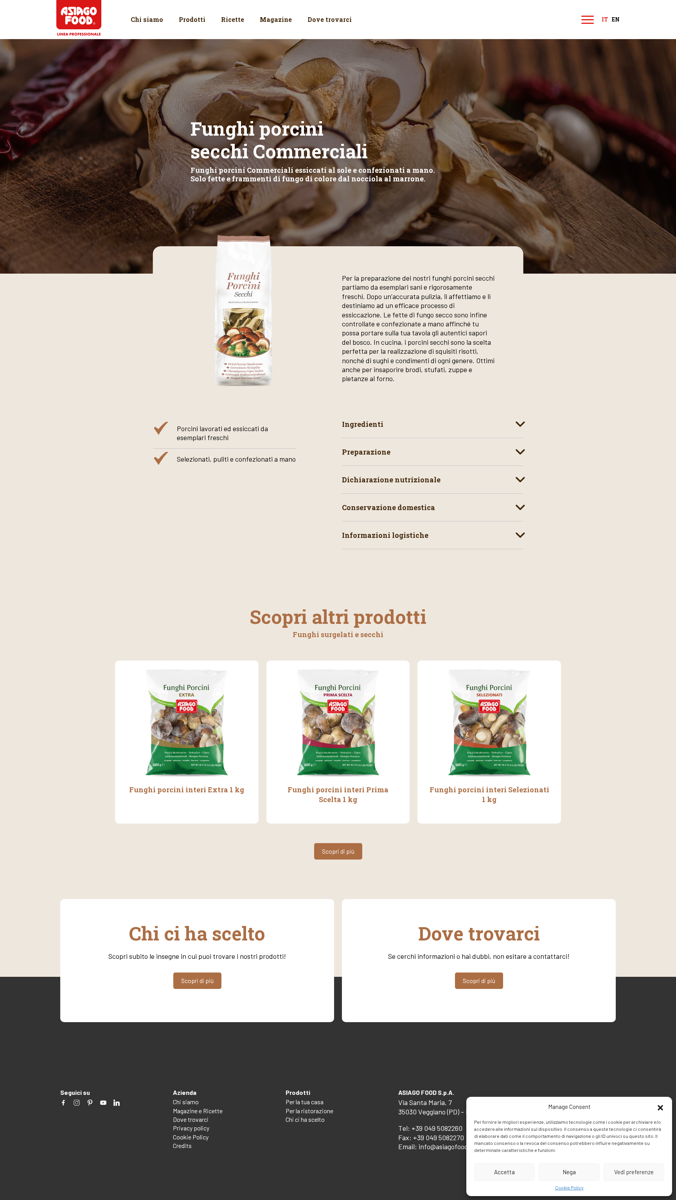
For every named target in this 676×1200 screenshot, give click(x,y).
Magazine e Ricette (198, 1110)
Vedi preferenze (634, 1171)
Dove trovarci (329, 19)
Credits (182, 1145)
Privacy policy (191, 1128)
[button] (660, 1106)
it (605, 19)
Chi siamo (147, 19)
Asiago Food (78, 18)
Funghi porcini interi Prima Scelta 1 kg (338, 794)
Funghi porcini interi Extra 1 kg (186, 789)
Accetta (504, 1171)
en (616, 19)
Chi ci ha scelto (305, 1119)
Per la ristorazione (309, 1110)
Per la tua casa (305, 1101)
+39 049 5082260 (437, 1128)
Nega (569, 1171)
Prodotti (192, 19)
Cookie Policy (569, 1187)
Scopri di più (338, 851)
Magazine (276, 19)
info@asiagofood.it (447, 1146)
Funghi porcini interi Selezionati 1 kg (489, 794)
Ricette (232, 19)
